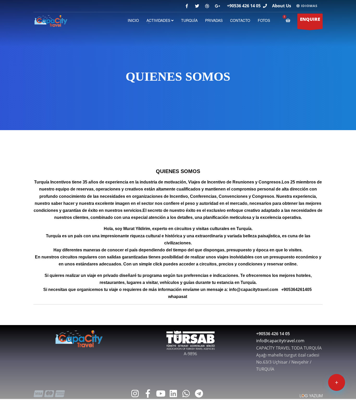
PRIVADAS (214, 20)
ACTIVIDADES (158, 20)
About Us (281, 6)
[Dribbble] (207, 6)
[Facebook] (186, 6)
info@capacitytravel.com (280, 341)
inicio (133, 20)
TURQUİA (189, 20)
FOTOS (264, 20)
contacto (240, 20)
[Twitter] (196, 6)
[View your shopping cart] (289, 20)
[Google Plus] (217, 6)
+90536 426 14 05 (244, 6)
